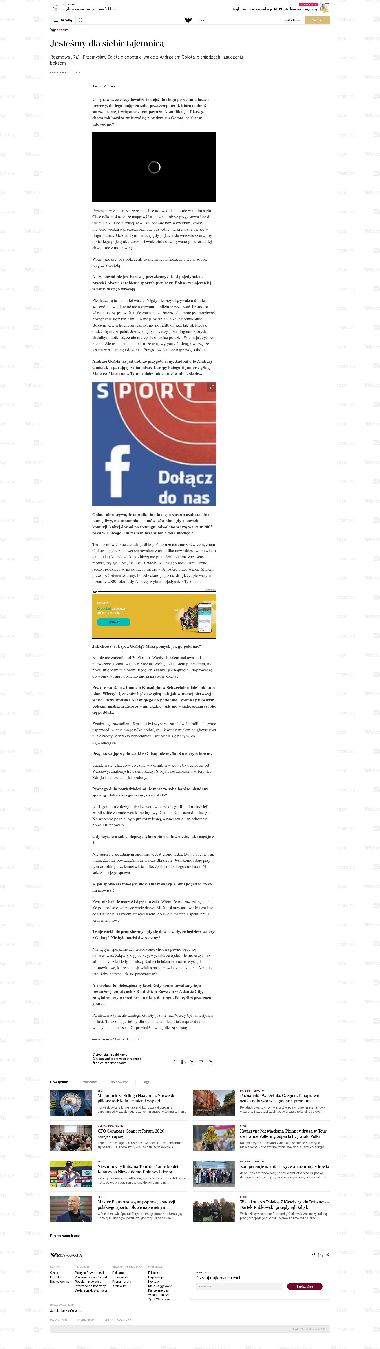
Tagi (145, 1082)
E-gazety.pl (156, 1277)
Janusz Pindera (103, 86)
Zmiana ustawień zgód (91, 1277)
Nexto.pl (153, 1281)
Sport (63, 30)
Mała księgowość (160, 1286)
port (201, 20)
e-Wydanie (292, 20)
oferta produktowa (117, 1319)
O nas (54, 1273)
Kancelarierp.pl (158, 1290)
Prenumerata (121, 1281)
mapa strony (58, 1319)
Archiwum (119, 1286)
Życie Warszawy (159, 1299)
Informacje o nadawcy (90, 1286)
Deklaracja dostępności (91, 1290)
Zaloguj (317, 20)
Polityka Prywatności (89, 1273)
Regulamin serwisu (88, 1281)
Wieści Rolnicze (159, 1295)
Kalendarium (85, 1319)
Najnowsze (119, 1082)
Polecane (89, 1082)
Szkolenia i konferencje (66, 1310)
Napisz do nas (59, 1281)
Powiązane (59, 1082)
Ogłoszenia (120, 1277)
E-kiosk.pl (154, 1273)
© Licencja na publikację (110, 1054)
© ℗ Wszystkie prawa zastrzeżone (116, 1059)
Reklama (118, 1273)
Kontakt (55, 1277)
